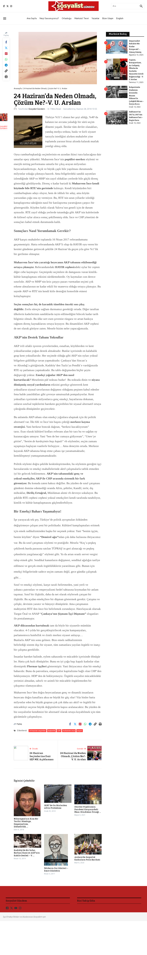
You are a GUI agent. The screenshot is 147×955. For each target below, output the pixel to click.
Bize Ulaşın (107, 18)
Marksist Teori (81, 18)
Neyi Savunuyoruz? (49, 18)
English (119, 18)
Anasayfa (18, 88)
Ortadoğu (66, 18)
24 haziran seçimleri (37, 731)
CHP (59, 731)
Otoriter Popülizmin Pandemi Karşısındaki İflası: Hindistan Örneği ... (87, 809)
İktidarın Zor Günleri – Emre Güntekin (56, 869)
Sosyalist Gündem (37, 109)
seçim (79, 731)
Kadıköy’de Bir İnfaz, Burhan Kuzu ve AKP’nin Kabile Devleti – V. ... (27, 853)
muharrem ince (69, 731)
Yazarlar (95, 18)
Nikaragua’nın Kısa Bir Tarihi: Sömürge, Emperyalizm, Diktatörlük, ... (26, 823)
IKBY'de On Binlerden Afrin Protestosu (55, 806)
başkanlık (51, 731)
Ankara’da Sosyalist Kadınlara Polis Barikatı (87, 858)
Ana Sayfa (32, 18)
